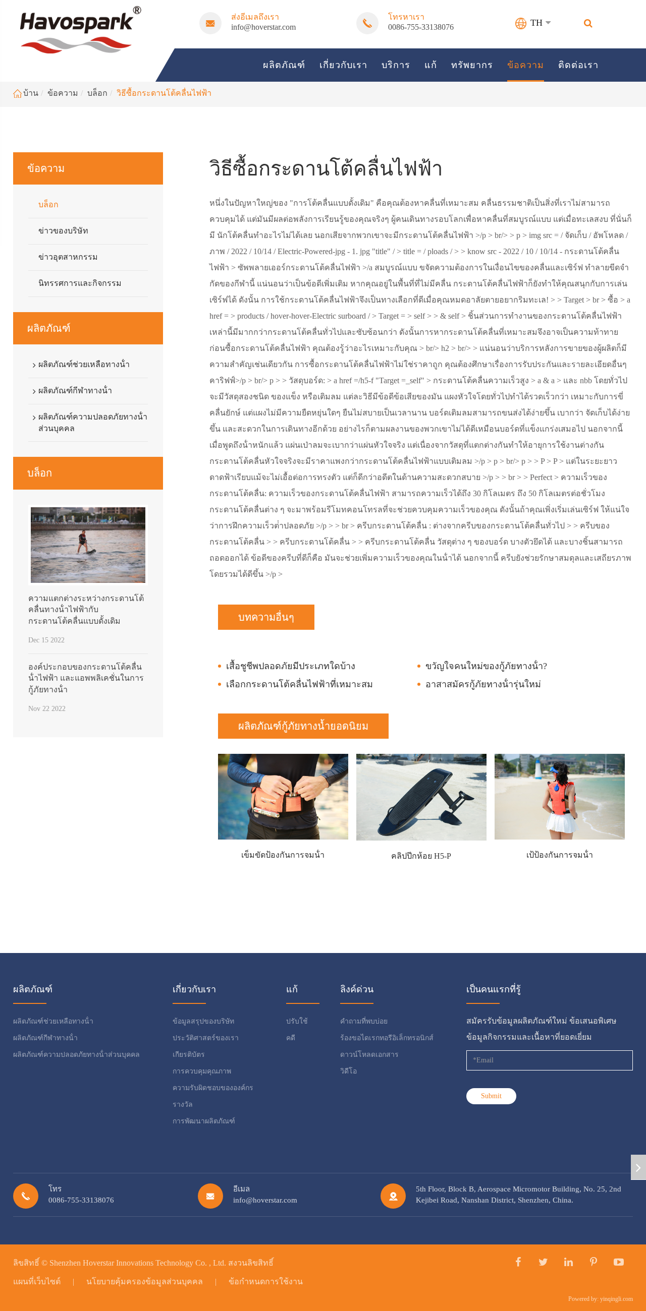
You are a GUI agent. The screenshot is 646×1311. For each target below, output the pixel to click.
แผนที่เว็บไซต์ (37, 1281)
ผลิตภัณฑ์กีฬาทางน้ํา (75, 390)
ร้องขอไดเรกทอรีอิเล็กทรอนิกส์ (387, 1038)
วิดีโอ (348, 1071)
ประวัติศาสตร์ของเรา (206, 1038)
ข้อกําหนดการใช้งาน (266, 1281)
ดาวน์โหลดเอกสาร (369, 1054)
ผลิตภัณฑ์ (284, 65)
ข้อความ (525, 65)
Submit (491, 1096)
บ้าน (30, 93)
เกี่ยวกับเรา (343, 65)
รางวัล (183, 1104)
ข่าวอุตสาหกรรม (68, 257)
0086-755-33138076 (421, 27)
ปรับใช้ (297, 1021)
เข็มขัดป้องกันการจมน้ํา (283, 855)
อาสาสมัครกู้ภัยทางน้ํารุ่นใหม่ (483, 684)
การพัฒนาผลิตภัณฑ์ (204, 1121)
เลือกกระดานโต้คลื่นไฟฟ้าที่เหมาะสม (299, 684)
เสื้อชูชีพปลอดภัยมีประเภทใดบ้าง (290, 666)
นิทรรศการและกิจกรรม (80, 283)
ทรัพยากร (472, 65)
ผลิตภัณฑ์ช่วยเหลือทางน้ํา (84, 364)
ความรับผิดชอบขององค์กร (213, 1088)
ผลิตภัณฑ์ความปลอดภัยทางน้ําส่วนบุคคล (92, 422)
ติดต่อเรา (578, 65)
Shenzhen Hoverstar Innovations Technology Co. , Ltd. (137, 1263)
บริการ (396, 65)
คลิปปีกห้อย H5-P (421, 856)
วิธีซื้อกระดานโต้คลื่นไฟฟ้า (164, 93)
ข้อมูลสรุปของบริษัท (203, 1021)
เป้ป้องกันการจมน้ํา (559, 855)
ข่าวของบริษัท (63, 230)
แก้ (430, 65)
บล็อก (97, 93)
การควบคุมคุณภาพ (202, 1071)
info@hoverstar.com (263, 27)
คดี (290, 1038)
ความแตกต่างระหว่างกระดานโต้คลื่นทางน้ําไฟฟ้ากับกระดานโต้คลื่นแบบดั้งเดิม (86, 609)
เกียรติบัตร (189, 1054)
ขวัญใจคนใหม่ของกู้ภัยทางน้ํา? (486, 666)
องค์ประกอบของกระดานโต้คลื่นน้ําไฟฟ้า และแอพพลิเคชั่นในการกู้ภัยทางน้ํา (86, 678)
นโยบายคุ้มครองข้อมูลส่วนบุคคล (144, 1281)
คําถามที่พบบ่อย (364, 1021)
